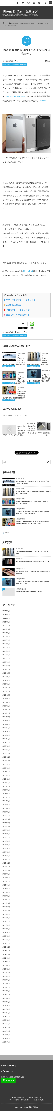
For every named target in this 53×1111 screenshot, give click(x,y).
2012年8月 (6, 918)
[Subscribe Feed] (39, 2)
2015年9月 (6, 790)
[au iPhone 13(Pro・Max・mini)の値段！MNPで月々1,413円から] (9, 378)
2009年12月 (6, 973)
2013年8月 (6, 878)
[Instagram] (28, 2)
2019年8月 (6, 680)
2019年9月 (6, 677)
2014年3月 (6, 852)
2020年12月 (6, 625)
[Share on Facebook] (18, 2)
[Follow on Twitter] (23, 2)
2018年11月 (6, 691)
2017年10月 (6, 717)
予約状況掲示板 (39, 1100)
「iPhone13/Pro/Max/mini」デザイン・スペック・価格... (33, 552)
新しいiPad (28, 271)
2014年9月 (6, 830)
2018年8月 (6, 702)
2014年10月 (6, 826)
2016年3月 (6, 775)
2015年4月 (6, 808)
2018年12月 (6, 688)
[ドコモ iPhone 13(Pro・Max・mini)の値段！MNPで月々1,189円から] (34, 360)
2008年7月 (6, 1002)
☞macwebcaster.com (15, 96)
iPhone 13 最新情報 (8, 366)
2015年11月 (6, 786)
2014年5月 (6, 845)
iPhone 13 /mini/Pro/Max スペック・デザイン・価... (33, 561)
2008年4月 (6, 1013)
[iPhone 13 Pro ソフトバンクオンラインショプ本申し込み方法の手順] (9, 360)
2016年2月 (6, 779)
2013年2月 (6, 896)
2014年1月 (6, 859)
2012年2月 (6, 940)
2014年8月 (6, 834)
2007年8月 (6, 1038)
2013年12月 (6, 863)
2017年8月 (6, 724)
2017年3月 (6, 742)
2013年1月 (6, 900)
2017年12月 (6, 710)
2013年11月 (6, 867)
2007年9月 (6, 1035)
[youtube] (34, 2)
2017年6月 (6, 731)
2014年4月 (6, 848)
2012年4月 (6, 932)
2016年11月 (6, 757)
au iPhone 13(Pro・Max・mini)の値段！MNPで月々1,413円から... (32, 502)
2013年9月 (6, 874)
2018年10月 (6, 695)
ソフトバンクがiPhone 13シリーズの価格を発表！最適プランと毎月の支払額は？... (32, 513)
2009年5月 (6, 987)
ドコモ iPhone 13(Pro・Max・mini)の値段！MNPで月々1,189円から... (33, 492)
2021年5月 (6, 622)
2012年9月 (6, 914)
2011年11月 (6, 951)
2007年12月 (6, 1027)
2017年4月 (6, 739)
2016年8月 (6, 768)
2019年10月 (6, 673)
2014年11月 (6, 823)
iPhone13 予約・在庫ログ (19, 11)
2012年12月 (6, 903)
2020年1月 (6, 662)
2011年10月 (6, 954)
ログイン (18, 415)
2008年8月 (6, 998)
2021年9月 (6, 611)
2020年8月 (6, 636)
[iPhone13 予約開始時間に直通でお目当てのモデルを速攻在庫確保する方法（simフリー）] (9, 393)
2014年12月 (6, 819)
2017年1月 (6, 750)
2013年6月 (6, 885)
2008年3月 (6, 1016)
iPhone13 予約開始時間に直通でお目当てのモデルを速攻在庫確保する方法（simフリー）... (32, 523)
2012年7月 (6, 921)
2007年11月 (6, 1031)
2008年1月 (6, 1024)
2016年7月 (6, 772)
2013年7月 (6, 881)
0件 (18, 61)
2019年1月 (6, 684)
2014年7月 (6, 837)
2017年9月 (6, 720)
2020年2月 (6, 658)
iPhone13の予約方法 (35, 1097)
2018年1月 (6, 706)
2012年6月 (6, 925)
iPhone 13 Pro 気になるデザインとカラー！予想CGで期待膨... (33, 572)
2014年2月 (6, 856)
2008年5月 (6, 1009)
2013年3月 (6, 892)
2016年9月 (6, 764)
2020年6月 (6, 644)
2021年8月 (6, 614)
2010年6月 (6, 965)
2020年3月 (6, 655)
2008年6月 (6, 1005)
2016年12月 (6, 753)
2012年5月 (6, 929)
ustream (42, 101)
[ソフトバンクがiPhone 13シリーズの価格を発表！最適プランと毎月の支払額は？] (34, 376)
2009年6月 (6, 984)
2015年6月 (6, 801)
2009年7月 (6, 980)
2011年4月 (6, 962)
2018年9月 (6, 698)
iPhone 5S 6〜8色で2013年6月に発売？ (29, 592)
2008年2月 (6, 1020)
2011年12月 (6, 947)
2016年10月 (6, 761)
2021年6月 (6, 618)
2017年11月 (6, 713)
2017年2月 (6, 746)
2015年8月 (6, 794)
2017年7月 (6, 728)
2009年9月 (6, 976)
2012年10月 (6, 910)
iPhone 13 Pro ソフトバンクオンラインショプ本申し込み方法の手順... (33, 482)
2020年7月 (6, 640)
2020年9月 (6, 633)
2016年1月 (6, 783)
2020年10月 (6, 629)
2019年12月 (6, 666)
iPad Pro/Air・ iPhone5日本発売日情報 (14, 64)
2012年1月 (6, 943)
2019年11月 (6, 669)
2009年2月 (6, 991)
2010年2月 (6, 969)
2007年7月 (6, 1042)
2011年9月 (6, 958)
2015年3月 (6, 812)
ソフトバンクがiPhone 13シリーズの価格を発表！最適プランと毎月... (32, 583)
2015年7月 (6, 797)
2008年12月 (6, 994)
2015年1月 (6, 815)
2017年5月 (6, 735)
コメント (19, 332)
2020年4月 (6, 651)
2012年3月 (6, 936)
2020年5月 (6, 647)
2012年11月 (6, 907)
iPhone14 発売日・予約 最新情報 (19, 1100)
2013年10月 (6, 870)
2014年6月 (6, 841)
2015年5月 (6, 804)
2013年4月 (6, 888)
